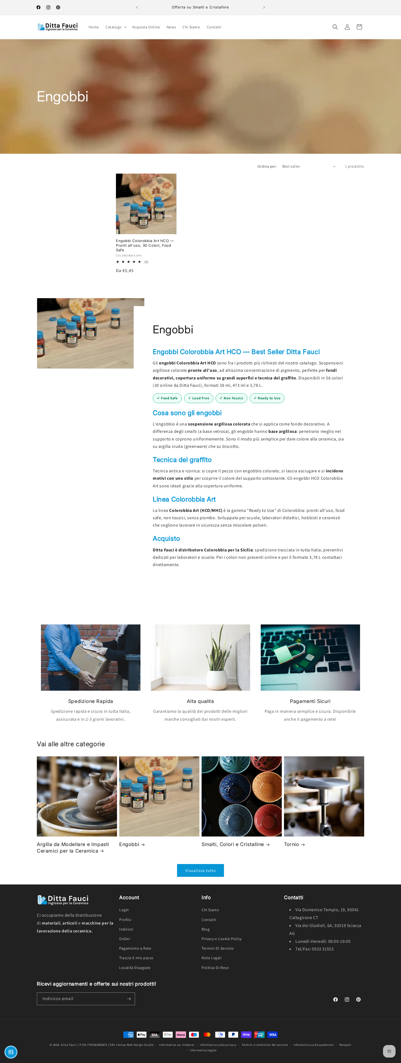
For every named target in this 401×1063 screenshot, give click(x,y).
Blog (206, 929)
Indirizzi (126, 929)
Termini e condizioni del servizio (265, 1045)
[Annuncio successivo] (264, 7)
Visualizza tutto (200, 870)
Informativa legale (203, 1050)
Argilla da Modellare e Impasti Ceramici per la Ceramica (73, 847)
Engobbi (129, 844)
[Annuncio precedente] (137, 7)
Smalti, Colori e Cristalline (233, 844)
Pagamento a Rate (135, 948)
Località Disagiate (135, 967)
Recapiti (345, 1045)
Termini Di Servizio (218, 948)
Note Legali (212, 957)
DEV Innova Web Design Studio (132, 1045)
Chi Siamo (210, 910)
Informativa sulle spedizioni (314, 1045)
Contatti (209, 919)
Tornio (291, 844)
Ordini (124, 938)
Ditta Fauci (69, 1045)
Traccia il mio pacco (136, 957)
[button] (115, 27)
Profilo (125, 919)
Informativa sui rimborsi (176, 1045)
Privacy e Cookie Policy (222, 938)
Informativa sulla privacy (218, 1045)
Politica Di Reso (215, 967)
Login (124, 910)
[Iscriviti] (129, 998)
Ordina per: (267, 166)
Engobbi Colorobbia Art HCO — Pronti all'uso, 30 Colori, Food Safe (145, 245)
